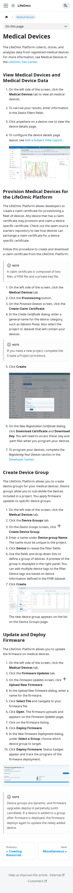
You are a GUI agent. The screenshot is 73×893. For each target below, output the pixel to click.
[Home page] (6, 17)
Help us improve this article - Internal (35, 875)
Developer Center (21, 459)
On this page (14, 26)
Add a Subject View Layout (43, 140)
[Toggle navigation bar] (6, 5)
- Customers (34, 881)
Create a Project (18, 356)
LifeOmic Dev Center (22, 62)
